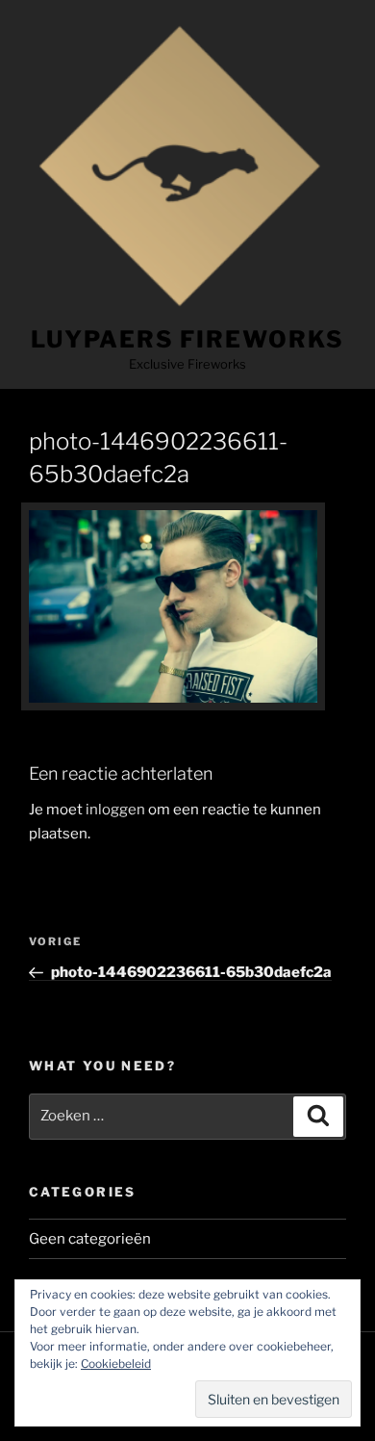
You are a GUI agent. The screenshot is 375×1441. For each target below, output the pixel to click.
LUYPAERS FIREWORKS (187, 339)
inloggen (115, 809)
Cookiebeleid (116, 1363)
